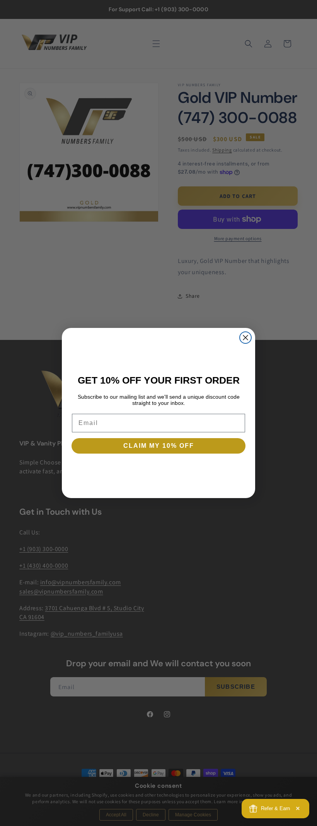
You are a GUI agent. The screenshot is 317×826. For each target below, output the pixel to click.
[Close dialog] (245, 337)
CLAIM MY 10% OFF (158, 445)
